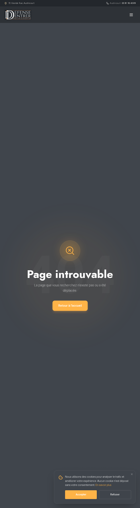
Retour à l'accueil (70, 306)
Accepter (81, 494)
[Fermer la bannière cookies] (131, 474)
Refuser (115, 494)
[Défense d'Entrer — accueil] (17, 15)
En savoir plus (103, 485)
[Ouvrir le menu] (131, 14)
